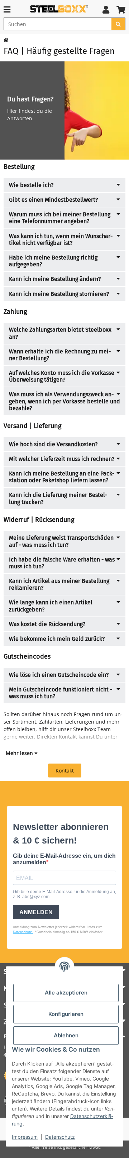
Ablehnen (66, 1035)
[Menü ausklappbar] (7, 9)
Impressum (25, 1137)
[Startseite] (6, 40)
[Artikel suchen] (118, 23)
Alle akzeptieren (66, 992)
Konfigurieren (65, 1014)
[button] (105, 9)
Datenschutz (60, 1137)
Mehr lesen (20, 753)
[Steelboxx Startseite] (59, 8)
